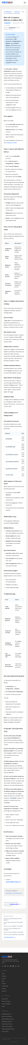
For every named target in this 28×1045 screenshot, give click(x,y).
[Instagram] (8, 966)
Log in (3, 1006)
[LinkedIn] (13, 966)
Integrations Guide (11, 142)
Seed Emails (9, 893)
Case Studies (5, 986)
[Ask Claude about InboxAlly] (18, 966)
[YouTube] (10, 966)
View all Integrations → (9, 937)
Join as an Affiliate (6, 1003)
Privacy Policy (5, 1031)
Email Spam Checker (7, 1021)
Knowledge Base (8, 11)
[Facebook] (5, 966)
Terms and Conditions (7, 1026)
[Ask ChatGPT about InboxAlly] (15, 966)
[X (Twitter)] (2, 966)
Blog (3, 981)
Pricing (3, 978)
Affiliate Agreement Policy (8, 1029)
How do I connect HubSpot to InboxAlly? (13, 932)
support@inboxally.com (13, 882)
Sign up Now (5, 998)
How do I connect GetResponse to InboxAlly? (12, 929)
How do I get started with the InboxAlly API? (13, 923)
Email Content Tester (7, 1024)
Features (4, 976)
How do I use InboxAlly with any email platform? (13, 919)
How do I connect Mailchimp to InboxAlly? (14, 934)
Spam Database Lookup (7, 1019)
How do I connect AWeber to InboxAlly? (13, 926)
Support (4, 983)
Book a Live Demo (6, 1001)
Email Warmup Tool (6, 1014)
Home (3, 973)
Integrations (17, 11)
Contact (4, 988)
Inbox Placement (17, 893)
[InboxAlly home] (7, 2)
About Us (4, 991)
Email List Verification (7, 1016)
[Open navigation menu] (24, 2)
